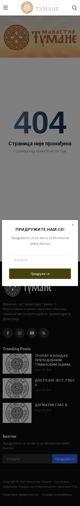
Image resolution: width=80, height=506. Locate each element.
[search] (74, 8)
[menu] (5, 8)
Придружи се (40, 274)
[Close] (73, 225)
